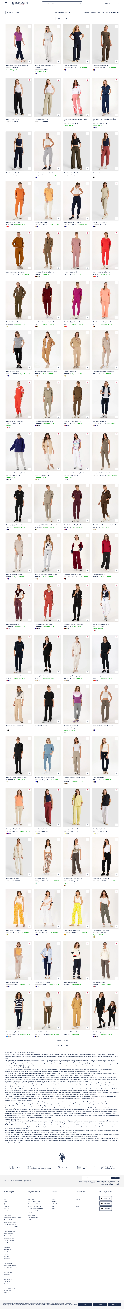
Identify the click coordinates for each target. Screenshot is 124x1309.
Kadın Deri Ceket (8, 1263)
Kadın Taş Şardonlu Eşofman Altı (14, 574)
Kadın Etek (6, 1254)
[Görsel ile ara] (80, 3)
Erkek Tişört (6, 1208)
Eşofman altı (114, 13)
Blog (53, 1206)
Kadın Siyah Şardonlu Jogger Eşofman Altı (45, 676)
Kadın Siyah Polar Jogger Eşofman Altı (73, 624)
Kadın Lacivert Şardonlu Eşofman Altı (15, 676)
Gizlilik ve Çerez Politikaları (34, 1201)
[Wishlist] (113, 3)
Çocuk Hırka (7, 1284)
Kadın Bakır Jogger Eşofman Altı (14, 222)
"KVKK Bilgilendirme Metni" (107, 1184)
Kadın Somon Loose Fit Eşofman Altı (102, 322)
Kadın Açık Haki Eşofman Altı (42, 119)
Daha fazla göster (62, 1045)
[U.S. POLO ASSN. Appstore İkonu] (109, 1198)
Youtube (77, 1206)
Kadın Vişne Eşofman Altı (99, 173)
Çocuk (5, 1204)
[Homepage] (20, 3)
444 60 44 (30, 1220)
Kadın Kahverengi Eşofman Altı (100, 65)
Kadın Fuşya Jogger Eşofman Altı (72, 322)
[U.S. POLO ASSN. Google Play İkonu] (109, 1203)
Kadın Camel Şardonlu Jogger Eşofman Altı (46, 371)
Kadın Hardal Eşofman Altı (70, 1032)
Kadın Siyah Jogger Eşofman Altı (14, 525)
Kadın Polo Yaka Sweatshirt (10, 1270)
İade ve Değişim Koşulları (33, 1211)
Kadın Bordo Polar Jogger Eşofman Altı (45, 322)
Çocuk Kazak (7, 1281)
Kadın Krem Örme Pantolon (42, 473)
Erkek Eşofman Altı (74, 1077)
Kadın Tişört (115, 1115)
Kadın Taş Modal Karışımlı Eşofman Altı (16, 473)
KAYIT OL (115, 1178)
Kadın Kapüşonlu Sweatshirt (10, 1265)
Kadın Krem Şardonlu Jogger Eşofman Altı (74, 676)
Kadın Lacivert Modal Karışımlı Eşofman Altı (17, 65)
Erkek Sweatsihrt (7, 1215)
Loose (65, 18)
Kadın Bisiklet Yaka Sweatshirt (10, 1268)
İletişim (29, 1197)
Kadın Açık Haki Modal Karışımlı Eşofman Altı (46, 525)
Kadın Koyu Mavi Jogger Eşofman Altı (44, 777)
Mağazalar (54, 1201)
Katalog (53, 1208)
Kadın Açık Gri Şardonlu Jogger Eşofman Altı (46, 574)
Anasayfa (93, 13)
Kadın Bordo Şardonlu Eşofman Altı (73, 525)
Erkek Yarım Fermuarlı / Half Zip (11, 1226)
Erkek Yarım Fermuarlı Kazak (10, 1240)
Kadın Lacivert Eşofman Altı (70, 65)
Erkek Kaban (7, 1247)
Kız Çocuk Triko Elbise (9, 1286)
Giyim (102, 13)
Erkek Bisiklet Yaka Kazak (9, 1231)
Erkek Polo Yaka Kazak (9, 1238)
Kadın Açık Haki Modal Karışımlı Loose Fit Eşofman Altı (74, 778)
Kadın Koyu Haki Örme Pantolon (101, 930)
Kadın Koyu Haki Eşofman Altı (71, 173)
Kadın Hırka (6, 1277)
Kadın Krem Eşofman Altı (41, 222)
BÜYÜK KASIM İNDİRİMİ (9, 1288)
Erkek (5, 1201)
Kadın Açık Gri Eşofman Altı (71, 726)
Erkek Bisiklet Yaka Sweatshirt (10, 1222)
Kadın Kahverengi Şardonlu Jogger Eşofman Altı (105, 525)
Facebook (78, 1196)
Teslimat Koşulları (32, 1215)
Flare (58, 18)
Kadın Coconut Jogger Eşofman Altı (15, 272)
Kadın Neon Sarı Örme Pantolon (72, 930)
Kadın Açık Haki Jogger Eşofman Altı (44, 421)
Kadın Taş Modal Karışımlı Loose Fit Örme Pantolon (45, 66)
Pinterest (77, 1203)
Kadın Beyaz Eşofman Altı (99, 829)
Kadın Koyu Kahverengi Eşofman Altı (73, 878)
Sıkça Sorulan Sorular (32, 1217)
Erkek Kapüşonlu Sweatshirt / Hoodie (12, 1217)
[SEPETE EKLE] (29, 61)
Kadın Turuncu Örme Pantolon (13, 930)
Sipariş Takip (31, 1199)
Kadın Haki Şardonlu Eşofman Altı (72, 421)
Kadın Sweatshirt (10, 1106)
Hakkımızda (54, 1197)
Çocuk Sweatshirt (8, 1279)
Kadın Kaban (7, 1258)
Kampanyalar (7, 1206)
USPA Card (54, 1204)
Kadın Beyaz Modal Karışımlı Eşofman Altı (74, 473)
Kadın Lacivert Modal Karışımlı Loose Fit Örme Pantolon (104, 120)
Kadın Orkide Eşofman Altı (70, 272)
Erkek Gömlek (7, 1211)
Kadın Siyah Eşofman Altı (12, 119)
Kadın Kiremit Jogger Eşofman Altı (43, 624)
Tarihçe (53, 1199)
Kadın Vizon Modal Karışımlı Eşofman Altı (103, 473)
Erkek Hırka (6, 1229)
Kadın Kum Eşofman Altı (70, 371)
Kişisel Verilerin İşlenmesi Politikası (35, 1208)
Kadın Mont (6, 1256)
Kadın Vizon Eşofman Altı (99, 982)
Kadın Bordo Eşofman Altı (12, 624)
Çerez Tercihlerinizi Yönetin (34, 1204)
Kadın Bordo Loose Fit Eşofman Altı (73, 574)
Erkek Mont (6, 1242)
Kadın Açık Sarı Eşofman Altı (71, 829)
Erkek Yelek (6, 1245)
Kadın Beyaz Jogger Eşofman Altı (101, 624)
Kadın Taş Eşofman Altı (12, 982)
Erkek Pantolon (7, 1213)
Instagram (78, 1199)
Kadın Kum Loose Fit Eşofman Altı (14, 726)
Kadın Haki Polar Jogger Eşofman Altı (44, 272)
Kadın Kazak (7, 1274)
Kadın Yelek (6, 1261)
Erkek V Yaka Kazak (8, 1233)
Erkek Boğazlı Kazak (8, 1236)
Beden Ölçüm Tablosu (33, 1213)
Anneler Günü (7, 1290)
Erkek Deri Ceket (7, 1249)
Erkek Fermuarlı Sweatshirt (10, 1224)
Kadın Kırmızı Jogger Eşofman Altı (101, 272)
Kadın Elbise (7, 1252)
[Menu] (6, 3)
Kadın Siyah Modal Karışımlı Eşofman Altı (16, 777)
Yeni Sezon (6, 1197)
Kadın (98, 13)
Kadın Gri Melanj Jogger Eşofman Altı (44, 173)
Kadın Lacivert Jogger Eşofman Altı (72, 222)
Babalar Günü (7, 1293)
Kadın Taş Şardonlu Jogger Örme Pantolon (103, 371)
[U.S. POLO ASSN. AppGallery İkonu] (109, 1208)
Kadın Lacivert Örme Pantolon (42, 982)
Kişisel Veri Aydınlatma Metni (34, 1206)
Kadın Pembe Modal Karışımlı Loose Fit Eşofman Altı (76, 120)
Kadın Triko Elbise (8, 1272)
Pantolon (107, 13)
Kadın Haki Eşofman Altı (12, 322)
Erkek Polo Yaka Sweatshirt (10, 1220)
